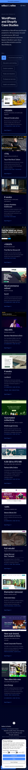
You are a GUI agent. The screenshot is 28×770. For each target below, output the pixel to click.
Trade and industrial (9, 74)
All (4, 58)
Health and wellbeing (9, 84)
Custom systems (8, 68)
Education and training (10, 63)
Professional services (9, 79)
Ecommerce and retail (15, 58)
